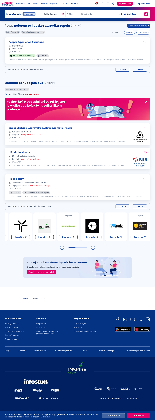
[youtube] (132, 320)
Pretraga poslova (12, 323)
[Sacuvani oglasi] (108, 3)
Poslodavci (33, 3)
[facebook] (117, 320)
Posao (25, 298)
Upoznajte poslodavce (14, 331)
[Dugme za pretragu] (146, 14)
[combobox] (22, 14)
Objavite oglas (80, 323)
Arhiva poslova (11, 339)
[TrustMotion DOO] (14, 226)
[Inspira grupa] (38, 226)
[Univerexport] (61, 226)
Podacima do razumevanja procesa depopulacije (47, 332)
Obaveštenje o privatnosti (138, 351)
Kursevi (74, 3)
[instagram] (125, 320)
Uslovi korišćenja (106, 351)
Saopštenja (41, 323)
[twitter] (140, 320)
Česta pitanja (40, 351)
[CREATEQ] (85, 226)
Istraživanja (41, 327)
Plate (65, 3)
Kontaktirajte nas (63, 351)
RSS (85, 351)
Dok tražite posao (12, 335)
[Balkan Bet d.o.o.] (133, 226)
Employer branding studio (85, 331)
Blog (7, 351)
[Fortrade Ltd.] (109, 226)
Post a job (78, 327)
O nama (21, 351)
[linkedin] (147, 320)
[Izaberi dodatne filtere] (140, 14)
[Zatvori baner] (146, 102)
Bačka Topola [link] (39, 298)
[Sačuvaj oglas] (144, 42)
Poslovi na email (11, 327)
